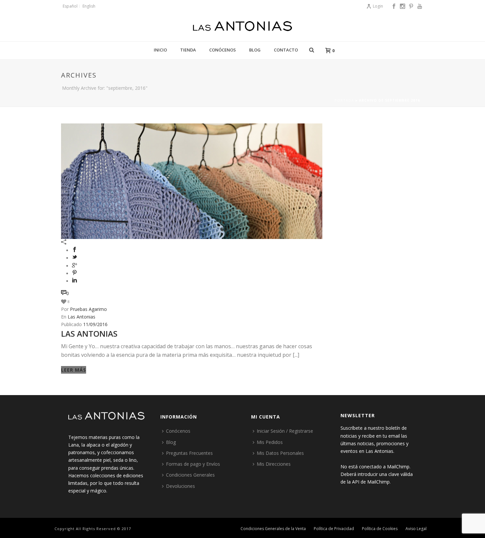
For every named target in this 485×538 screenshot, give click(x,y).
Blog (255, 50)
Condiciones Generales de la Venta (273, 528)
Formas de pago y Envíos (193, 464)
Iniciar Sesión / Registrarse (285, 431)
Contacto (286, 50)
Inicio (160, 50)
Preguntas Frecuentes (189, 453)
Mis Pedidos (270, 442)
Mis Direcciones (274, 464)
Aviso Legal (416, 528)
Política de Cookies (380, 528)
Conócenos (222, 50)
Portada (344, 100)
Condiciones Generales (190, 475)
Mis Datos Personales (280, 453)
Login (378, 6)
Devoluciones (180, 486)
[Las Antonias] (242, 26)
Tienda (188, 50)
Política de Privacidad (334, 528)
